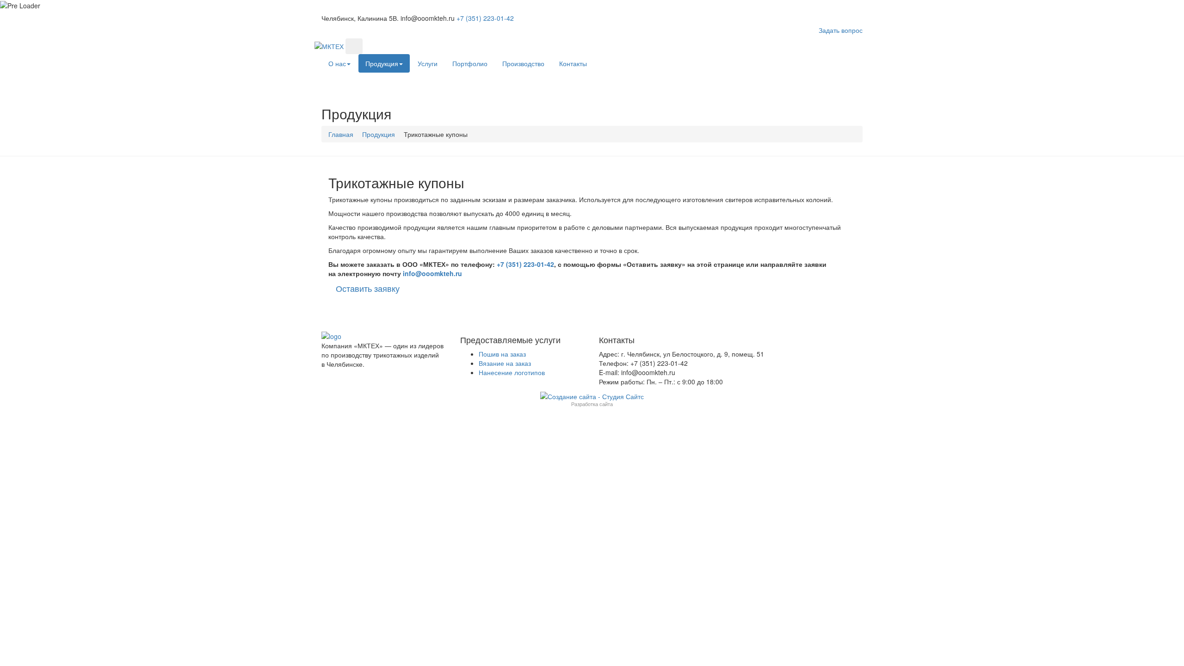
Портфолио (469, 63)
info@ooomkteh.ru (432, 273)
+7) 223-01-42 (485, 18)
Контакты (573, 63)
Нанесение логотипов (512, 372)
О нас (337, 63)
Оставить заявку (368, 288)
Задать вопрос (841, 30)
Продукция (381, 63)
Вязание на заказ (505, 363)
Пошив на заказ (502, 353)
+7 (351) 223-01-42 (525, 264)
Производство (523, 63)
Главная (340, 134)
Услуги (428, 63)
